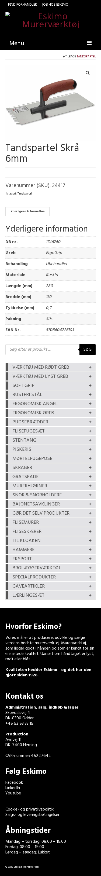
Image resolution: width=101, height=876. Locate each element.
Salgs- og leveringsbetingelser (32, 814)
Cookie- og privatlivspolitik (29, 809)
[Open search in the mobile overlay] (50, 349)
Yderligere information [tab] (28, 211)
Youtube (13, 793)
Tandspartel (86, 56)
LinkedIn (12, 788)
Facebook (14, 782)
